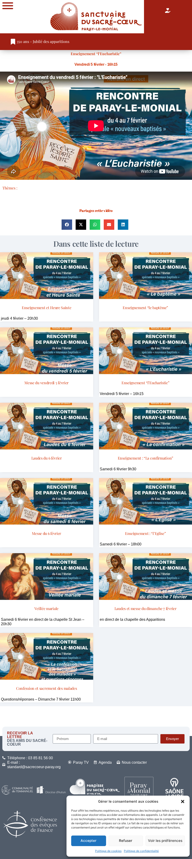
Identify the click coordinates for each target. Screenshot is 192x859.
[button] (182, 801)
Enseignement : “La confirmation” (145, 458)
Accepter (88, 840)
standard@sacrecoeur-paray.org (34, 767)
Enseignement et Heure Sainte (46, 307)
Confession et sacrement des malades (46, 688)
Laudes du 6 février (46, 458)
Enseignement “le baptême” (145, 307)
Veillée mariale (46, 608)
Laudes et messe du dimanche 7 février (145, 608)
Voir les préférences (165, 840)
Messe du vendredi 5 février (46, 382)
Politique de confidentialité (141, 851)
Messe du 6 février (46, 533)
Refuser (125, 840)
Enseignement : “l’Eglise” (145, 533)
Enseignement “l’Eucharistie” (96, 53)
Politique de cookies (108, 851)
